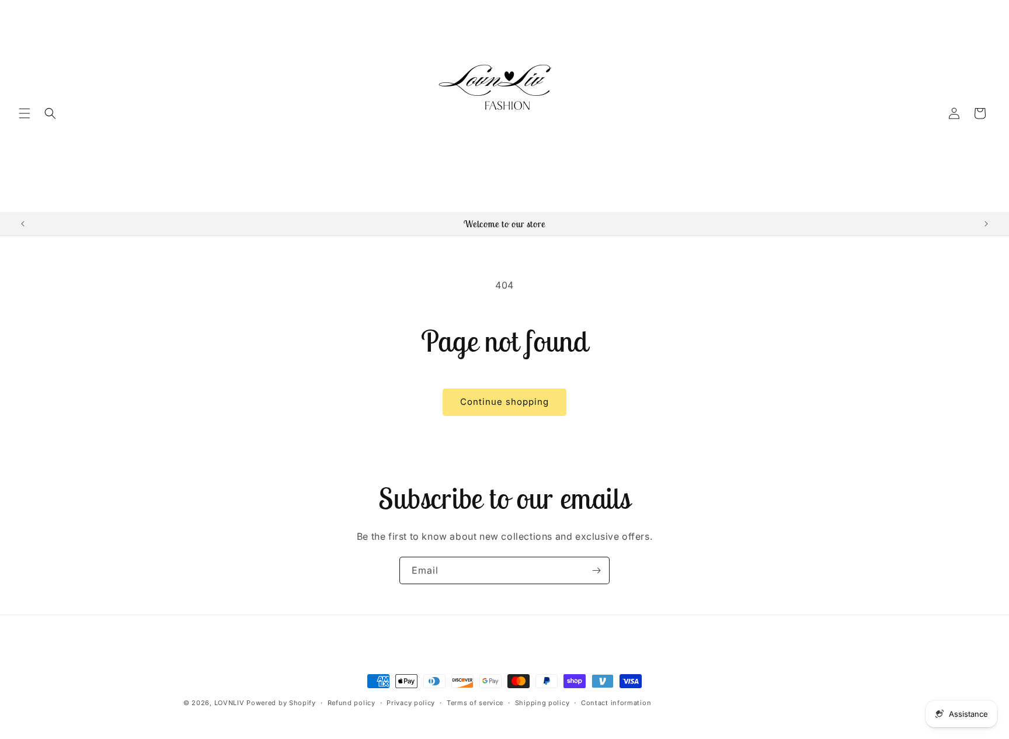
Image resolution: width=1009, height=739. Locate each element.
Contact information (616, 703)
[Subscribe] (596, 570)
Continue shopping (504, 401)
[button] (24, 113)
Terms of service (475, 703)
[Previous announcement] (23, 224)
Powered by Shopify (281, 703)
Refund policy (351, 703)
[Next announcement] (986, 224)
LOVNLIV (229, 703)
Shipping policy (542, 703)
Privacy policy (411, 703)
